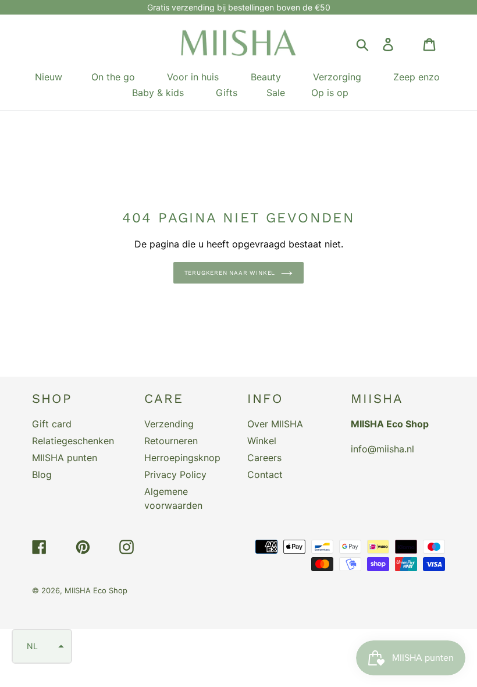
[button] (42, 646)
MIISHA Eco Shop (96, 590)
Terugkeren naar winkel (230, 273)
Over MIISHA (275, 424)
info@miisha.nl (382, 449)
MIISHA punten (64, 457)
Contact (265, 474)
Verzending (169, 424)
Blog (42, 474)
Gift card (52, 424)
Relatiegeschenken (73, 441)
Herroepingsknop (182, 457)
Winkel (261, 441)
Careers (264, 457)
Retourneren (171, 441)
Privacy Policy (175, 474)
